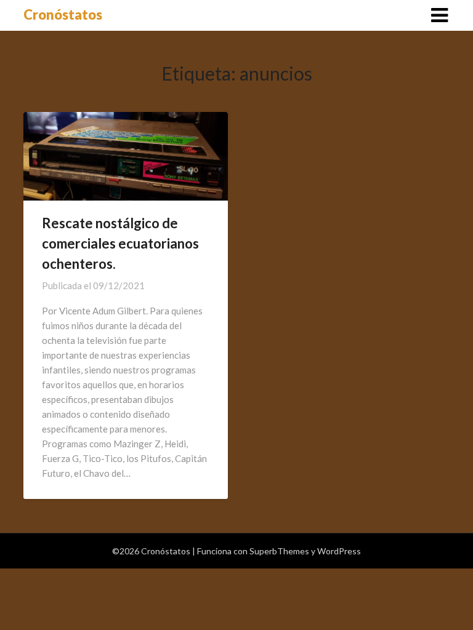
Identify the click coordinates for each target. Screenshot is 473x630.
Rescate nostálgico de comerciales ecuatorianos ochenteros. (120, 243)
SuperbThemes (279, 551)
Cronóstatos (62, 14)
